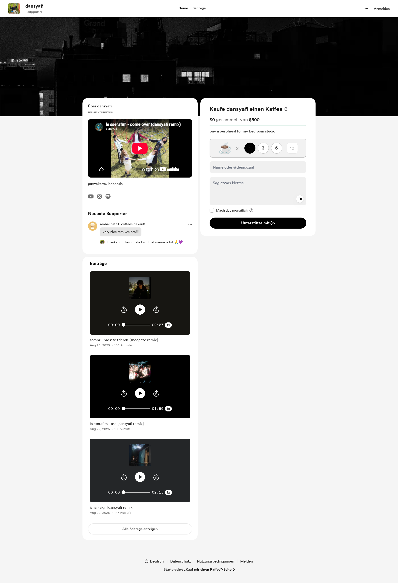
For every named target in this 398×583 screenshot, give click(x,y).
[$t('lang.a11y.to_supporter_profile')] (102, 242)
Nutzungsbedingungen (215, 561)
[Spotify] (108, 196)
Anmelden (382, 9)
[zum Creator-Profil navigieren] (14, 8)
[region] (258, 167)
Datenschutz (180, 561)
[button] (183, 8)
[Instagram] (99, 196)
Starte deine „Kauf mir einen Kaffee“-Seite (197, 569)
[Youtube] (91, 196)
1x (168, 325)
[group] (140, 310)
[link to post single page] (140, 342)
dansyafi (34, 6)
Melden (246, 561)
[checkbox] (229, 210)
